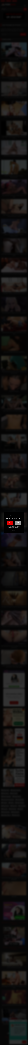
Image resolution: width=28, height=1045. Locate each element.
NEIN (18, 522)
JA (10, 522)
